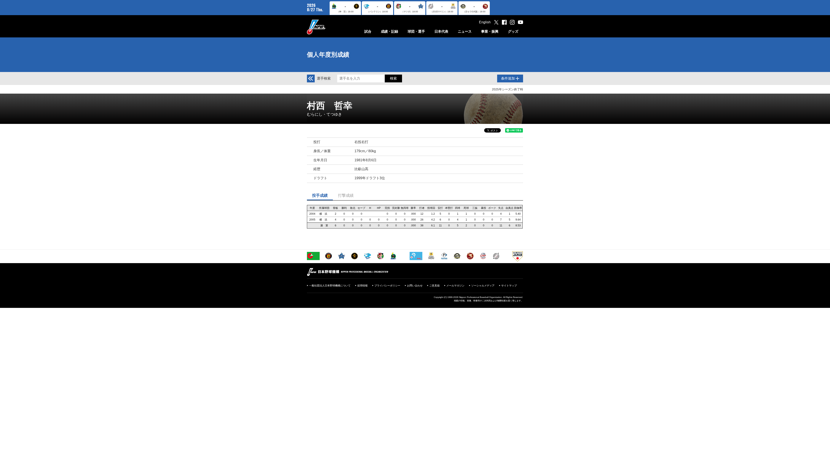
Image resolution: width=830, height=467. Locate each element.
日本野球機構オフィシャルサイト (327, 27)
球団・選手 (416, 31)
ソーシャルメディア (483, 285)
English (485, 22)
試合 (367, 31)
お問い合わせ (415, 285)
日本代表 (441, 31)
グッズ (513, 31)
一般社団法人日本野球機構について (330, 285)
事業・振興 (489, 31)
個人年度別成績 (328, 54)
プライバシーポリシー (387, 285)
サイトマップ (509, 285)
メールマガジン (455, 285)
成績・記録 (389, 31)
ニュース (465, 31)
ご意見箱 (434, 285)
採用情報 (362, 285)
